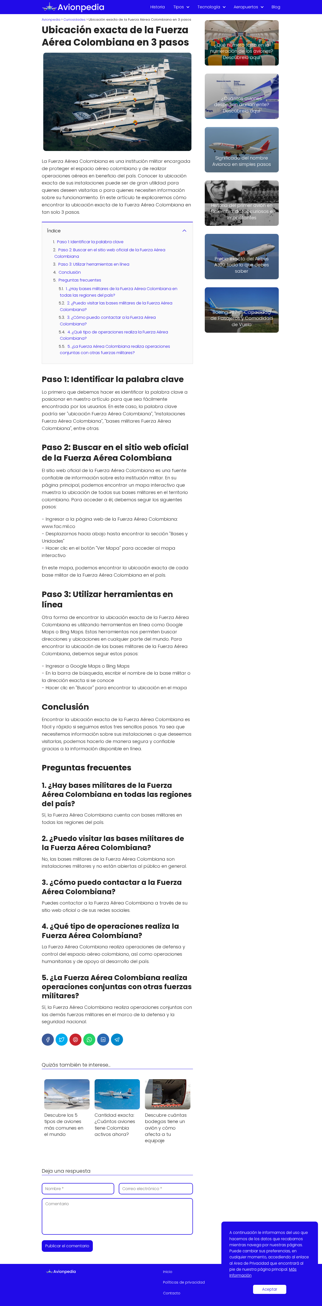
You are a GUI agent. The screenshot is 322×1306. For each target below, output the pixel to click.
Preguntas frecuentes (80, 280)
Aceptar (269, 1289)
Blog (276, 7)
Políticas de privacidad (184, 1282)
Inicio (167, 1271)
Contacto (171, 1293)
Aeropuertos (246, 7)
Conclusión (70, 272)
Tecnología (208, 7)
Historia (157, 7)
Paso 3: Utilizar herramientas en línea (93, 264)
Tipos (178, 7)
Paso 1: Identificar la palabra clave (90, 242)
